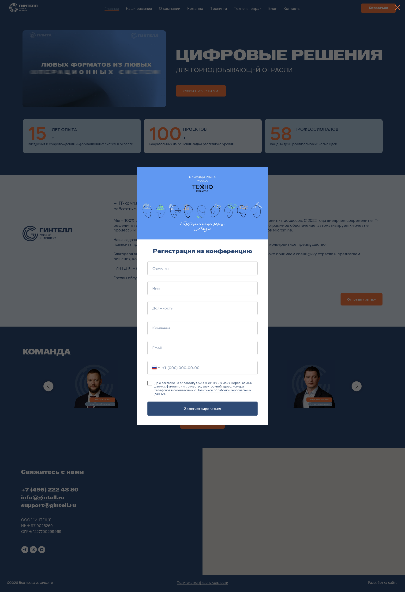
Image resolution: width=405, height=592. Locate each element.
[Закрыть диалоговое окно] (398, 7)
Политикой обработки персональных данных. (202, 392)
